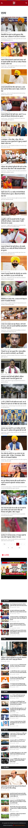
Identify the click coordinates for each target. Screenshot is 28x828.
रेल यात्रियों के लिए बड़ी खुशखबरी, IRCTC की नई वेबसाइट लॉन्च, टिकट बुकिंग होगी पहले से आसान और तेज (18, 710)
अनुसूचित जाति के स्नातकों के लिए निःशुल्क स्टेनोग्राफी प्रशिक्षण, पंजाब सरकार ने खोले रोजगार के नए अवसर (12, 221)
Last (19, 548)
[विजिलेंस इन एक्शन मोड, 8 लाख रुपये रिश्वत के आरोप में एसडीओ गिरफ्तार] (14, 288)
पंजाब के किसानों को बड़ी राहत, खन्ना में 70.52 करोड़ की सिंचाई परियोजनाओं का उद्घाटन (13, 115)
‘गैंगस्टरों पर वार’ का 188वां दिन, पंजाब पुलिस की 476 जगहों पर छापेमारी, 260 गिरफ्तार (13, 352)
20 (12, 548)
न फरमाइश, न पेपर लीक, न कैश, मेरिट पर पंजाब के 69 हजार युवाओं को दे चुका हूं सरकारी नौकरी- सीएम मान (14, 141)
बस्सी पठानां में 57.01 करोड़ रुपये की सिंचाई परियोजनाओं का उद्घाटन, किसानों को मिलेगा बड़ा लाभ (13, 194)
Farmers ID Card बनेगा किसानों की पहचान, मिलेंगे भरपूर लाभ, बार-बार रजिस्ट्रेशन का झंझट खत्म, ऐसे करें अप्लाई (18, 801)
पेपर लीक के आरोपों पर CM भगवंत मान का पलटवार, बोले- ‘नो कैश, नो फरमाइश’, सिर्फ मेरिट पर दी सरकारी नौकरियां (13, 455)
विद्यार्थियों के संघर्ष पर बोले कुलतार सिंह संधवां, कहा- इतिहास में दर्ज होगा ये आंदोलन (13, 36)
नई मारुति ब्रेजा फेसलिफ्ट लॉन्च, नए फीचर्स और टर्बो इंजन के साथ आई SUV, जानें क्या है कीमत (18, 747)
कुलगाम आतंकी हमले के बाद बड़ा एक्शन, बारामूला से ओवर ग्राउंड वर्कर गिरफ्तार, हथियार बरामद (18, 625)
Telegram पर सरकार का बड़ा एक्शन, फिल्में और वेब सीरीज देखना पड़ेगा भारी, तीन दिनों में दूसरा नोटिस (17, 723)
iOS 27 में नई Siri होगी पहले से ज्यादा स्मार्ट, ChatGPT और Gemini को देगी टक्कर (17, 696)
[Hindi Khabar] (14, 3)
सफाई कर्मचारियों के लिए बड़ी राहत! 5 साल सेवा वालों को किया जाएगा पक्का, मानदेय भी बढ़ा (13, 89)
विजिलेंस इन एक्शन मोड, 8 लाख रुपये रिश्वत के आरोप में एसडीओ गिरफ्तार (14, 300)
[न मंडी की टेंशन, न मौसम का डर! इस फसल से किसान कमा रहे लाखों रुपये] (5, 815)
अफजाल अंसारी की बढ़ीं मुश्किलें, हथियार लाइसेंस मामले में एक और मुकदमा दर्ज (12, 378)
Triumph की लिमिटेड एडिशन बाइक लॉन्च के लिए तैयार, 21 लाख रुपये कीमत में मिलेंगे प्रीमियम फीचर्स (18, 760)
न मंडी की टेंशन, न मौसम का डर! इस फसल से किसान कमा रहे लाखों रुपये (18, 814)
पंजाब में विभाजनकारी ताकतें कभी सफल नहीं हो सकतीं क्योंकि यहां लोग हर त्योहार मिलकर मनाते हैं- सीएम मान (13, 62)
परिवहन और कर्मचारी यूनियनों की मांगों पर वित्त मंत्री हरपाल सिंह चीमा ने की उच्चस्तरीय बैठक (13, 168)
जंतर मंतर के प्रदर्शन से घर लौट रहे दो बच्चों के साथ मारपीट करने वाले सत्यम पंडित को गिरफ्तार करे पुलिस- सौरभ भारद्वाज (13, 510)
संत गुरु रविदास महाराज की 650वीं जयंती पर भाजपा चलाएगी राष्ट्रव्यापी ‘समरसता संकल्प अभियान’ (13, 483)
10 (8, 548)
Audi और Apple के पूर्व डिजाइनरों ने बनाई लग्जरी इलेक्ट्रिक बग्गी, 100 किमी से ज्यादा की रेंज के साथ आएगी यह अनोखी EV (18, 703)
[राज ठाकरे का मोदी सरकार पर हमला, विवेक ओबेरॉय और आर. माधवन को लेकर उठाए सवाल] (5, 612)
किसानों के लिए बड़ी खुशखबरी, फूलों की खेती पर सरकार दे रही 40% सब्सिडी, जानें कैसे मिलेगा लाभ (18, 808)
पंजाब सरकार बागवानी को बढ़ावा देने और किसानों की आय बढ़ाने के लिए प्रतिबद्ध (13, 787)
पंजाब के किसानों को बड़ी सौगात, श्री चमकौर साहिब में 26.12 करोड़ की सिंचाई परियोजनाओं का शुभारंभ (13, 248)
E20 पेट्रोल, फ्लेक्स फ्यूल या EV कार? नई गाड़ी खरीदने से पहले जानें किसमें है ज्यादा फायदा (18, 753)
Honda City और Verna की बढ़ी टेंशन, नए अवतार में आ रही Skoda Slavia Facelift (17, 740)
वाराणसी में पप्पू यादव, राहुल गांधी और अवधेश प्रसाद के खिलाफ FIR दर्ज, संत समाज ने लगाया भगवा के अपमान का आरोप (18, 632)
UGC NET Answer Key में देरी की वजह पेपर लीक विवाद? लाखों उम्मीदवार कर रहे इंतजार (18, 665)
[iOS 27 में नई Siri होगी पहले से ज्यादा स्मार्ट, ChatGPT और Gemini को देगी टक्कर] (5, 697)
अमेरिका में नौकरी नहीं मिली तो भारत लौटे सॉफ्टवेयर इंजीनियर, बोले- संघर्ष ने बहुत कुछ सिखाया (14, 658)
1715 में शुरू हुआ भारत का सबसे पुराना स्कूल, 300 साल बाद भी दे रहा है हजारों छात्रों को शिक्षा (18, 684)
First (4, 544)
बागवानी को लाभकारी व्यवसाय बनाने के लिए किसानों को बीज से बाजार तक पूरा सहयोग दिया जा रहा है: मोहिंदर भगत (18, 795)
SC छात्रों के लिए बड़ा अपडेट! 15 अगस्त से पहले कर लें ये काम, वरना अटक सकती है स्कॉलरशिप (18, 671)
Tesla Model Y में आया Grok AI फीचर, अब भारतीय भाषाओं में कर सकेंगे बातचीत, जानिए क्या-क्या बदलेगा (18, 735)
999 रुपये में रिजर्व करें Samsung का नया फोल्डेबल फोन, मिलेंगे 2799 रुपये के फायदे (18, 715)
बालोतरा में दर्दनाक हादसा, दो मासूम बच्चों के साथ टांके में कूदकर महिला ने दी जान (13, 536)
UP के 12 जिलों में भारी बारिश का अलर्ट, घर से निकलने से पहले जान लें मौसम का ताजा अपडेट (13, 403)
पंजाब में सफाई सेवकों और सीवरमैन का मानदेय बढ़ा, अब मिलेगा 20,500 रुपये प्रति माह (13, 275)
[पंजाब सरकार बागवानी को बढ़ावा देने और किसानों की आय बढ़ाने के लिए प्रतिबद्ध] (14, 777)
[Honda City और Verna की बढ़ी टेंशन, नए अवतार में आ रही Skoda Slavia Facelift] (5, 742)
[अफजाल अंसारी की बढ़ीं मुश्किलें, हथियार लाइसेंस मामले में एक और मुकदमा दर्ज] (14, 366)
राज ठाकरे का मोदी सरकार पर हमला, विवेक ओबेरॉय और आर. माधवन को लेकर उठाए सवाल (18, 611)
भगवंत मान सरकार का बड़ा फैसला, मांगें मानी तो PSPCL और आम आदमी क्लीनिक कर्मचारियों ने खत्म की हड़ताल (14, 326)
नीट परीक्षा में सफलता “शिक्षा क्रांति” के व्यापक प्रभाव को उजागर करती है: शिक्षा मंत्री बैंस (18, 678)
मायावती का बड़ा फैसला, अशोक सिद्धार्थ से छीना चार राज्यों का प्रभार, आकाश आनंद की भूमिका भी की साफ (18, 618)
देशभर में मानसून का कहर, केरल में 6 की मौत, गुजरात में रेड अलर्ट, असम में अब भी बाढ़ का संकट (18, 605)
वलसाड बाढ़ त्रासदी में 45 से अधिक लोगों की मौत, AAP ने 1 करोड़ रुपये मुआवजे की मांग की (13, 429)
